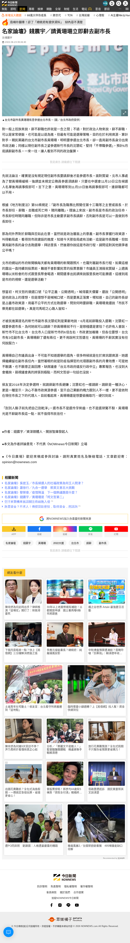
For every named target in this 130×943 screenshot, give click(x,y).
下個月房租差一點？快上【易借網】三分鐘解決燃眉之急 (22, 652)
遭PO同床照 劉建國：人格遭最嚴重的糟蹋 (31, 845)
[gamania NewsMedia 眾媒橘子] (65, 919)
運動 (49, 9)
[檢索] (118, 3)
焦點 (4, 9)
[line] (68, 905)
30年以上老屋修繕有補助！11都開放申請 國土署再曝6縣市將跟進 (64, 610)
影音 (98, 9)
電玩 (84, 9)
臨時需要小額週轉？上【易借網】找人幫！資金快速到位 (96, 708)
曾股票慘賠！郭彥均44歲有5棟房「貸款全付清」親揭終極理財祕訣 (64, 791)
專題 (31, 9)
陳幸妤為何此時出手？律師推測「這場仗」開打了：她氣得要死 (22, 610)
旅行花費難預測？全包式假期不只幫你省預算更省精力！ (106, 748)
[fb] (51, 905)
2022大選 (58, 543)
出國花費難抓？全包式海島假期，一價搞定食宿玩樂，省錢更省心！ (22, 792)
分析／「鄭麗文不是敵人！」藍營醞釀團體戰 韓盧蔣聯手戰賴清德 (64, 749)
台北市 (75, 543)
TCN (69, 15)
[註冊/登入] (125, 3)
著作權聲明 (86, 886)
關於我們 (65, 892)
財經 (66, 9)
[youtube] (76, 905)
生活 (75, 9)
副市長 (102, 543)
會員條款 (51, 892)
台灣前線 (84, 15)
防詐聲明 (42, 886)
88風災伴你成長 (36, 15)
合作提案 (78, 892)
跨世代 (57, 15)
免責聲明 (56, 886)
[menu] (127, 9)
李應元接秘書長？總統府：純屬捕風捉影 (64, 652)
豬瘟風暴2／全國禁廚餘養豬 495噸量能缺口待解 (95, 847)
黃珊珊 (42, 543)
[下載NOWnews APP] (111, 3)
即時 (13, 9)
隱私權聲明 (70, 886)
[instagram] (60, 905)
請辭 (88, 543)
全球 (58, 9)
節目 (107, 9)
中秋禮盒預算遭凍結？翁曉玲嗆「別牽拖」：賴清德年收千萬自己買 (106, 652)
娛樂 (40, 9)
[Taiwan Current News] (105, 3)
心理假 (100, 15)
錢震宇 (27, 543)
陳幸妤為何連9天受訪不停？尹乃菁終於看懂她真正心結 (22, 748)
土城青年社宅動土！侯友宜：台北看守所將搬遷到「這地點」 (33, 708)
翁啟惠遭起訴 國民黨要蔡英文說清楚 (106, 791)
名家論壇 (11, 543)
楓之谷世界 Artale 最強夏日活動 (106, 609)
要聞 (22, 9)
